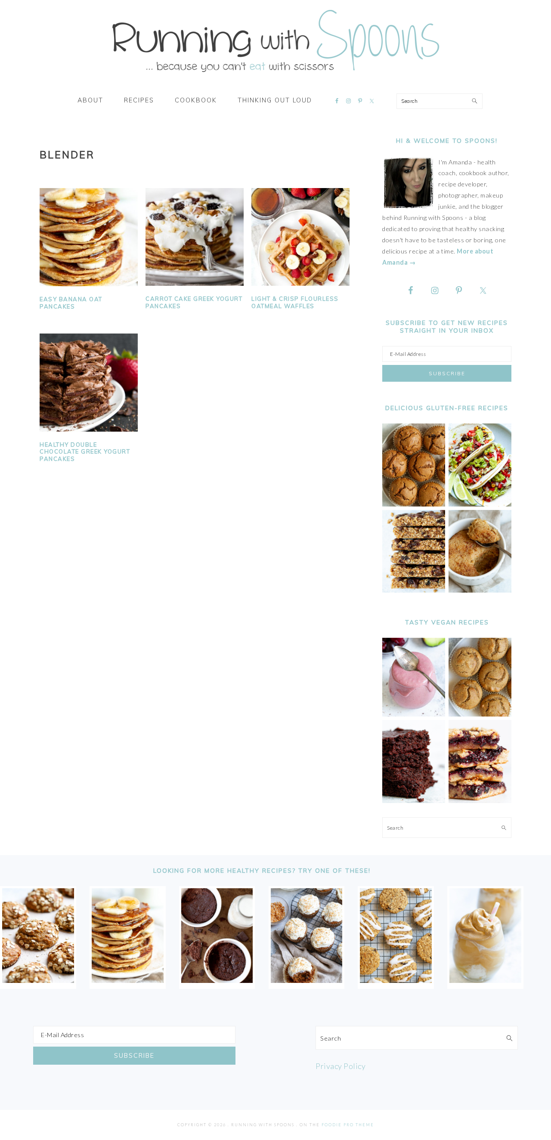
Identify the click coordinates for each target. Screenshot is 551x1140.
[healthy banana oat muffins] (38, 980)
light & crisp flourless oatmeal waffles (295, 302)
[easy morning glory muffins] (413, 504)
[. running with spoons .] (275, 75)
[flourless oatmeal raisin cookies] (396, 980)
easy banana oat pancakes (71, 303)
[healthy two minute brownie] (217, 980)
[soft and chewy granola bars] (413, 590)
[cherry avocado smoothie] (413, 714)
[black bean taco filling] (480, 504)
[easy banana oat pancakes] (128, 980)
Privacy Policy (340, 1066)
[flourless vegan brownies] (413, 800)
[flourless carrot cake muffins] (307, 980)
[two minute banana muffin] (480, 590)
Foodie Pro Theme (348, 1124)
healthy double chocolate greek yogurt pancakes (85, 452)
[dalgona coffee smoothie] (485, 980)
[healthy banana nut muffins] (480, 714)
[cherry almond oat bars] (480, 800)
